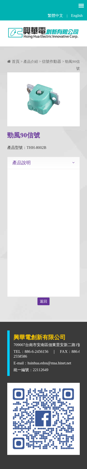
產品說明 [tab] (21, 162)
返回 (43, 301)
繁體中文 (55, 15)
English (77, 15)
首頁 (15, 61)
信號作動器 (51, 61)
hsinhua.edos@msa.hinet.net (49, 363)
